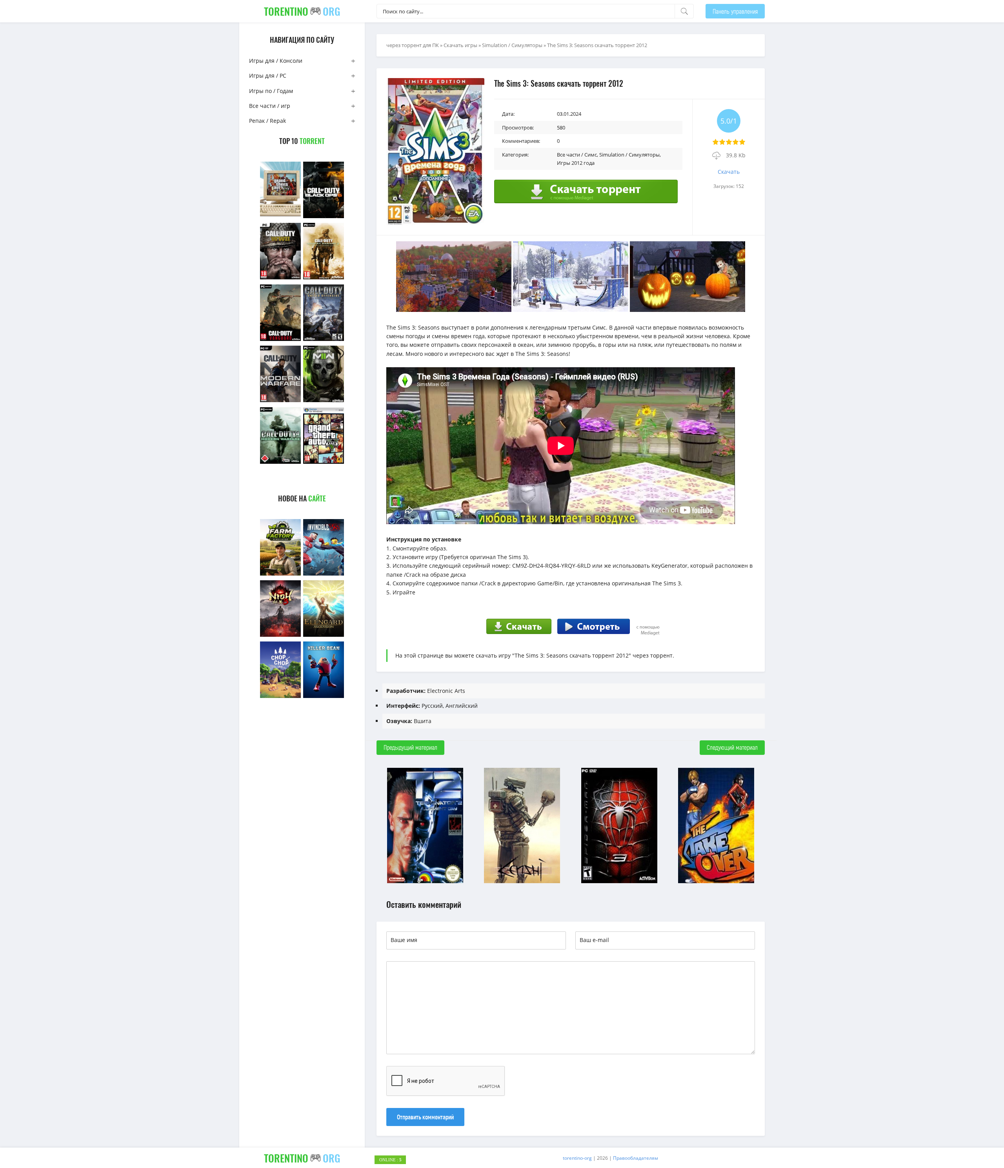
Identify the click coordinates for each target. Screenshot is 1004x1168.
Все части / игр (269, 105)
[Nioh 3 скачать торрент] (280, 636)
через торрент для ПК (412, 45)
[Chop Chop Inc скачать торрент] (280, 697)
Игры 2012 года (576, 162)
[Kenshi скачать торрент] (522, 882)
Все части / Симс (577, 154)
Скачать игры (460, 45)
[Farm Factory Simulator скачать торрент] (280, 574)
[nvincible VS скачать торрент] (323, 574)
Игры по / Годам (271, 91)
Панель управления (735, 11)
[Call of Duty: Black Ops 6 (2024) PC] (323, 217)
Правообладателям (635, 1158)
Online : (390, 1159)
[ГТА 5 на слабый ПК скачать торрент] (280, 217)
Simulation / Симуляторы (512, 45)
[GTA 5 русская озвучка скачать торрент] (323, 462)
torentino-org (577, 1158)
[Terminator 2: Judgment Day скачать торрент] (425, 882)
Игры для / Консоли (275, 60)
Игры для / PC (267, 75)
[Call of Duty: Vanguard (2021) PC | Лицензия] (280, 340)
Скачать (729, 171)
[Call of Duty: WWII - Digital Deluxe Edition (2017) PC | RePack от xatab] (280, 278)
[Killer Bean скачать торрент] (323, 697)
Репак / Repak (267, 120)
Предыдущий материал (410, 747)
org (302, 11)
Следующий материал (732, 747)
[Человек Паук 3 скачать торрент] (619, 882)
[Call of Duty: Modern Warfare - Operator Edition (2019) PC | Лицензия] (280, 401)
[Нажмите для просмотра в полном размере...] (453, 309)
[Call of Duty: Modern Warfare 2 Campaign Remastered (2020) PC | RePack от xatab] (323, 278)
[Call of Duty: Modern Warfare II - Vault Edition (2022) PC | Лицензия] (323, 401)
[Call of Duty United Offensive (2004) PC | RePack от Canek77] (323, 340)
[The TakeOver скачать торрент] (716, 882)
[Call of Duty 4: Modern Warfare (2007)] (280, 462)
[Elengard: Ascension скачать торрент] (323, 636)
